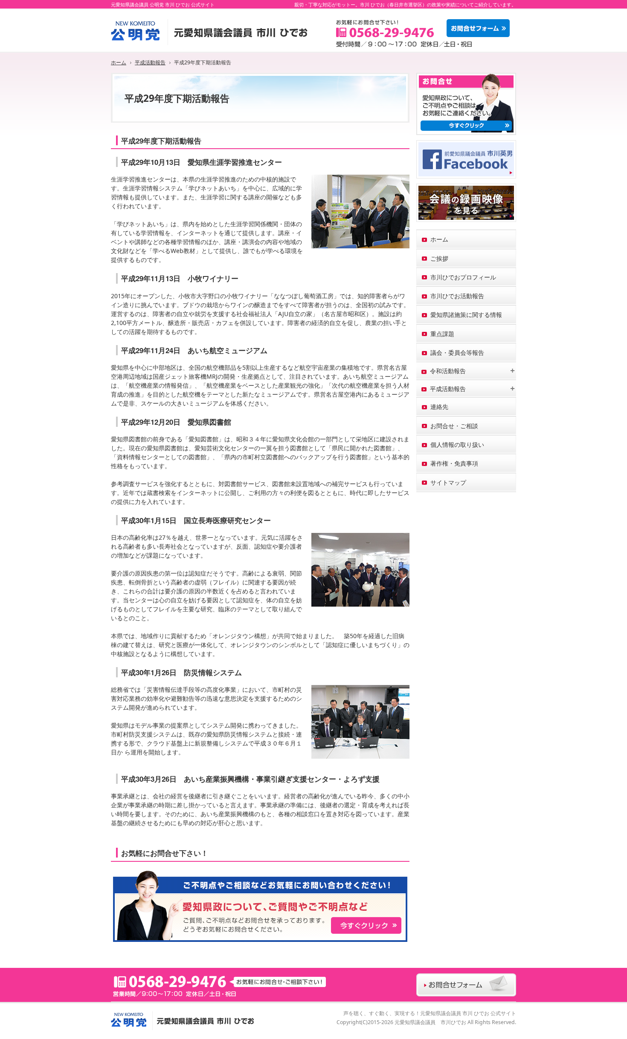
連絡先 (439, 407)
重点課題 (442, 334)
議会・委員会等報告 (457, 352)
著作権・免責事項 (454, 463)
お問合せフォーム (480, 28)
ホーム (439, 239)
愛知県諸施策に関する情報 (466, 315)
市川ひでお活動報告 (457, 296)
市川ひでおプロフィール (463, 277)
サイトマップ (448, 482)
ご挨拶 (439, 258)
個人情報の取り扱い (457, 444)
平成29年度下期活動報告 (161, 140)
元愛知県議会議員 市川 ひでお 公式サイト (468, 1012)
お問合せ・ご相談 (454, 426)
